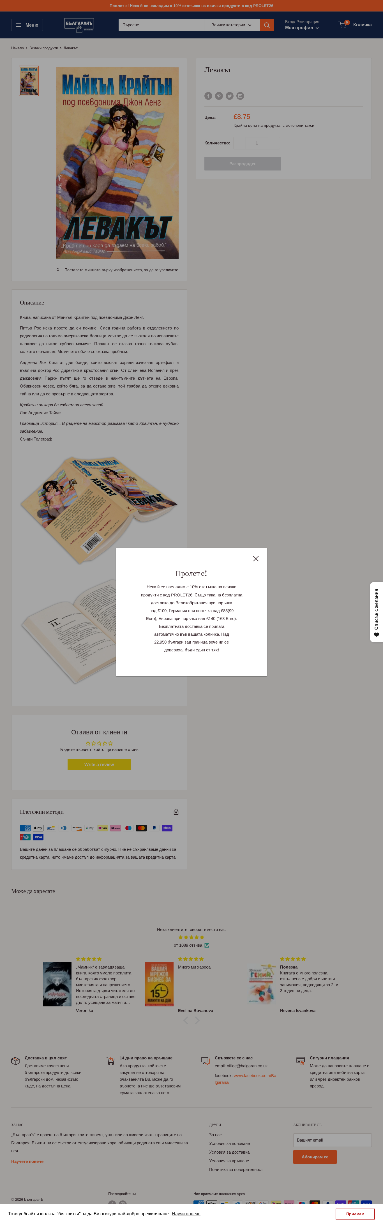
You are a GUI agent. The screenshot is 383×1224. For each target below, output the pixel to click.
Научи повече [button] (186, 1213)
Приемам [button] (355, 1214)
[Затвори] (256, 558)
